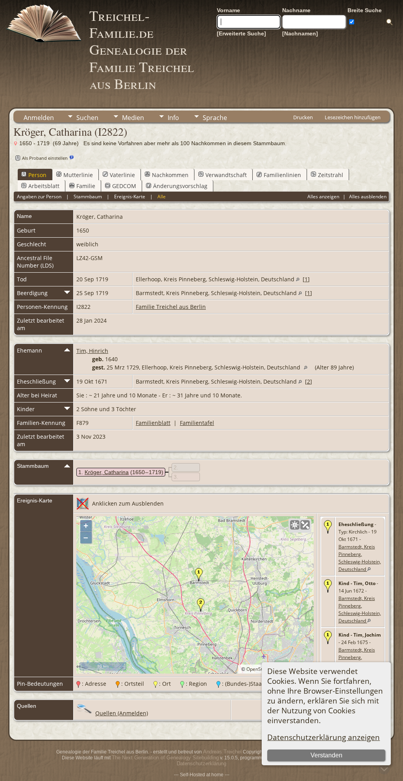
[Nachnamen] (300, 33)
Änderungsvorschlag (180, 186)
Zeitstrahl (330, 175)
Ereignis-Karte (129, 196)
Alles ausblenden (367, 196)
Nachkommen (170, 175)
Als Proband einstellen (45, 158)
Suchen (87, 117)
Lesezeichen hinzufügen (353, 117)
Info (173, 117)
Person (37, 175)
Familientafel (197, 423)
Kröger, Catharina (107, 472)
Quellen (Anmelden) (121, 713)
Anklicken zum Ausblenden (128, 503)
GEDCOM (124, 186)
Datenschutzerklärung (201, 763)
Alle (161, 196)
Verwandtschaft (226, 175)
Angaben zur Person (39, 196)
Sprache (215, 117)
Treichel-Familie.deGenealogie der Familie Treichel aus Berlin (141, 49)
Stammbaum (88, 196)
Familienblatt (153, 423)
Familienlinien (282, 175)
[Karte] (294, 525)
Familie (85, 186)
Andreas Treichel (222, 752)
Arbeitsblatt (43, 186)
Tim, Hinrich (92, 350)
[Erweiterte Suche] (241, 33)
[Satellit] (305, 525)
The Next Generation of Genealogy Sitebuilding (165, 758)
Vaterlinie (122, 175)
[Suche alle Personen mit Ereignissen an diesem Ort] (297, 279)
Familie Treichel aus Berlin (171, 306)
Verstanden (326, 755)
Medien (133, 117)
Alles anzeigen (323, 196)
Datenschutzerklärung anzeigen (323, 737)
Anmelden (39, 117)
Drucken (303, 117)
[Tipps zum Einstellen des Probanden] (71, 157)
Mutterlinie (78, 175)
